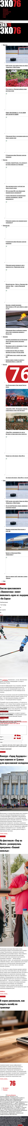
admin (1, 615)
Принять (20, 1125)
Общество (5, 9)
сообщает (5, 680)
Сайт (1, 742)
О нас (4, 17)
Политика (5, 10)
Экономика (6, 13)
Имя (1, 737)
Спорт (4, 16)
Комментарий (4, 725)
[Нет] (23, 1125)
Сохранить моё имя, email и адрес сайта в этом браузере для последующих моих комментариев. (13, 745)
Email (2, 739)
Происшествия (7, 11)
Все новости (5, 1088)
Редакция (5, 1090)
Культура (5, 14)
